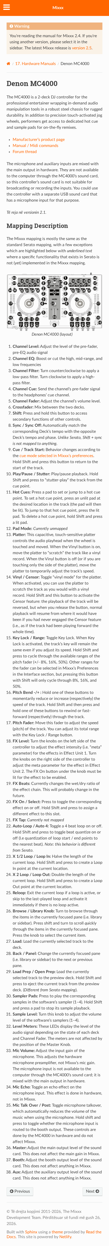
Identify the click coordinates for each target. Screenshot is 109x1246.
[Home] (8, 63)
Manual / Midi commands (35, 146)
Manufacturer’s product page (39, 140)
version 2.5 (82, 48)
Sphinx (31, 1232)
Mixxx (57, 8)
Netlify (65, 1237)
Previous (21, 1191)
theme (57, 1232)
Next (91, 1191)
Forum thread (25, 152)
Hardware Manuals (35, 64)
